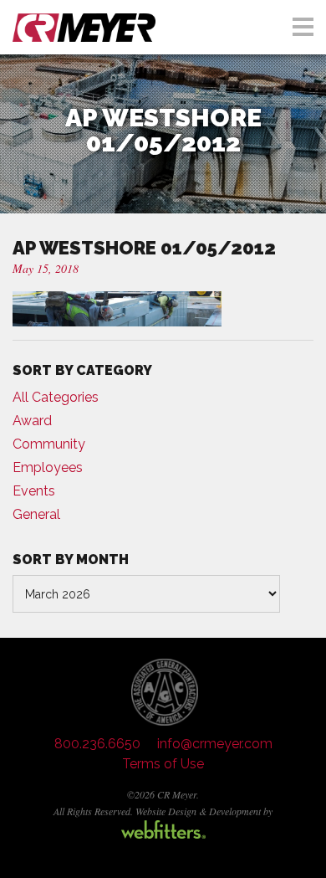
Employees (48, 467)
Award (32, 421)
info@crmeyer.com (215, 744)
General (36, 514)
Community (49, 444)
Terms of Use (163, 764)
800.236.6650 (97, 744)
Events (34, 491)
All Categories (56, 397)
